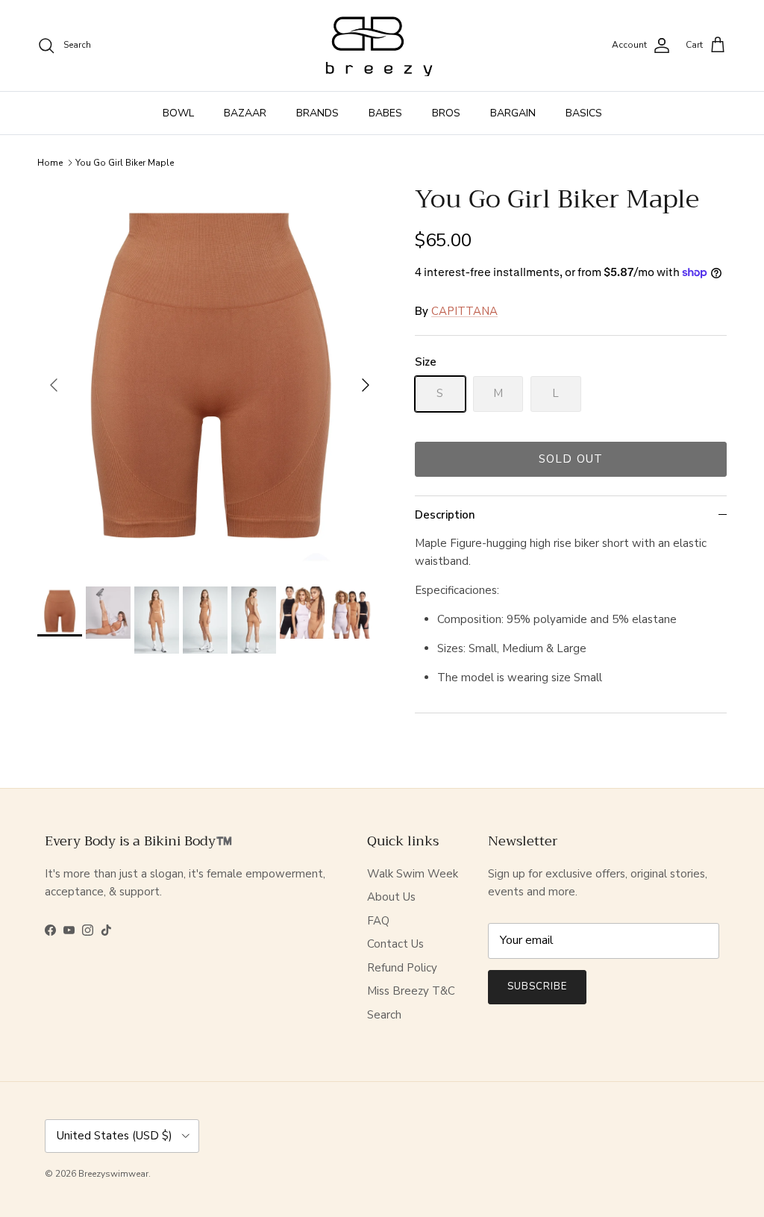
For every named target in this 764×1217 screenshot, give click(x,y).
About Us (391, 896)
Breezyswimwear (113, 1174)
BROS (446, 113)
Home (50, 163)
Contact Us (395, 943)
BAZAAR (245, 113)
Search (384, 1014)
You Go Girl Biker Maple (124, 163)
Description (445, 514)
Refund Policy (402, 967)
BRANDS (317, 113)
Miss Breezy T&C (411, 990)
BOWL (178, 113)
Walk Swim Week (412, 873)
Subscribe (537, 986)
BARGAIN (513, 113)
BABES (385, 113)
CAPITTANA (464, 311)
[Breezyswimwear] (382, 45)
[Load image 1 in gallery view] (209, 378)
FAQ (378, 920)
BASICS (584, 113)
